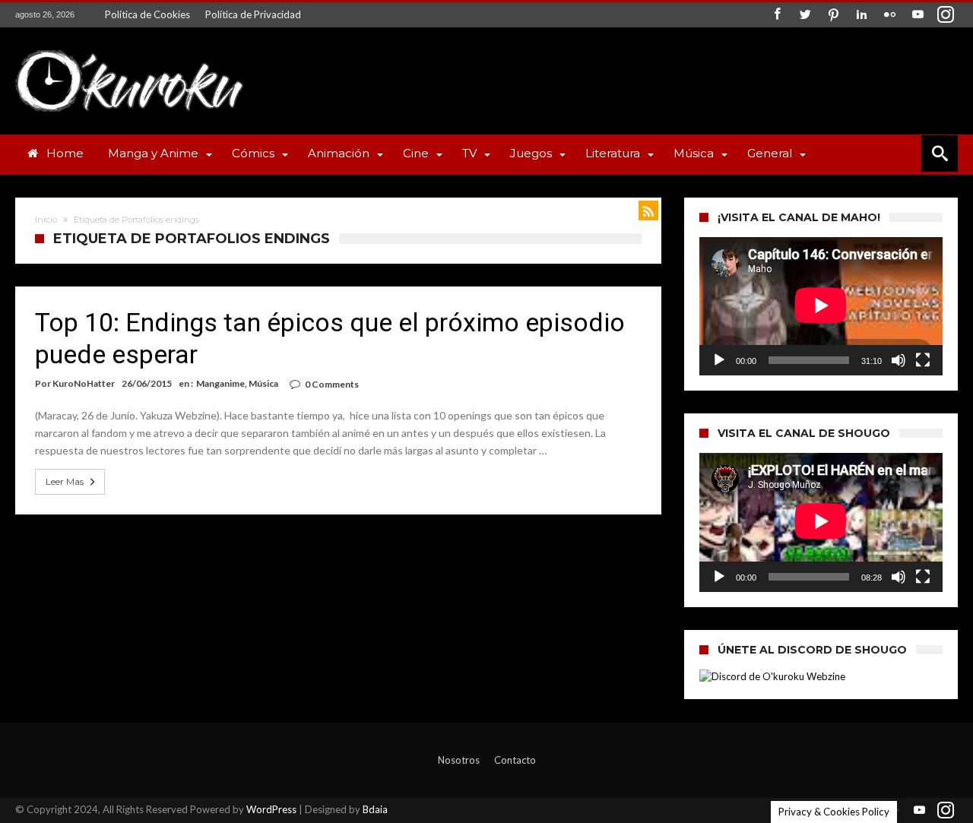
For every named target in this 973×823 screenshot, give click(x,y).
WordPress (271, 809)
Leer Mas (65, 481)
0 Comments (332, 384)
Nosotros (459, 760)
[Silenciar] (898, 360)
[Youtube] (917, 14)
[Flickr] (889, 14)
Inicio (46, 219)
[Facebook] (777, 14)
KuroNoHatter (83, 383)
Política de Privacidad (253, 14)
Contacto (515, 760)
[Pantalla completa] (922, 360)
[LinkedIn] (861, 14)
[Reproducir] (719, 360)
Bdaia (375, 809)
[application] (821, 306)
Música (263, 383)
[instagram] (945, 14)
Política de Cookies (147, 14)
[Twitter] (805, 14)
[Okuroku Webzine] (129, 50)
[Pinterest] (833, 14)
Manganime (220, 383)
